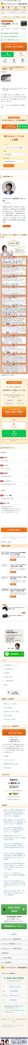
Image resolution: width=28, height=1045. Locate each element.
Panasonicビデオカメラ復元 (11, 711)
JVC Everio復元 (8, 715)
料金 (9, 9)
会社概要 (6, 756)
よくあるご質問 (8, 677)
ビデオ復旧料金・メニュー (11, 665)
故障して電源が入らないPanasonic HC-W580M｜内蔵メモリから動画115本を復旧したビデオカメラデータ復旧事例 (14, 822)
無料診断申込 (16, 9)
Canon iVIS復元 (8, 707)
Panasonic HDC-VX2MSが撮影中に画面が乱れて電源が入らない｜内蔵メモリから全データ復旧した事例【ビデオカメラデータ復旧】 (14, 866)
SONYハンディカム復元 (10, 703)
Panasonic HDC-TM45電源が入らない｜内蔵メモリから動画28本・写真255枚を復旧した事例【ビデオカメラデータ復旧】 (14, 884)
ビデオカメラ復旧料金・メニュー (11, 944)
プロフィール (6, 226)
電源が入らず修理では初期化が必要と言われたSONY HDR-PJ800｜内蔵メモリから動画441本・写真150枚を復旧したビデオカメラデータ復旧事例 (14, 813)
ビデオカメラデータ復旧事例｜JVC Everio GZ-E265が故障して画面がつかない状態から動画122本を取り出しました (14, 846)
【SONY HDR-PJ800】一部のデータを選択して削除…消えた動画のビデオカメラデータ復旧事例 (14, 893)
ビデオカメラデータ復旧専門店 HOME (11, 939)
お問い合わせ (7, 768)
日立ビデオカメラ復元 (10, 719)
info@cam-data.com (14, 737)
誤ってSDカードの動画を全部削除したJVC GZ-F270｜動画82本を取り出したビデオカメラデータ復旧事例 (14, 829)
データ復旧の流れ (8, 669)
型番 (4, 151)
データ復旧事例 (6, 962)
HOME (3, 9)
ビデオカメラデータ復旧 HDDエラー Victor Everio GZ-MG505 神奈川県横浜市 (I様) (14, 875)
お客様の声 (4, 375)
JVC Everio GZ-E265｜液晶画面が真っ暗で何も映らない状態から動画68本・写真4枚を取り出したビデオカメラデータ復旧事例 (14, 856)
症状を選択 (6, 158)
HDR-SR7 (3, 542)
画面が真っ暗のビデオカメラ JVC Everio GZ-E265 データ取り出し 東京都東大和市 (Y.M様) (14, 837)
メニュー (24, 9)
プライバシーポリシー (10, 760)
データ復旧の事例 (8, 681)
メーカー (5, 144)
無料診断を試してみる (14, 926)
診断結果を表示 (8, 165)
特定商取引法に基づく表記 (11, 764)
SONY (9, 542)
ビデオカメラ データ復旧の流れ (11, 948)
